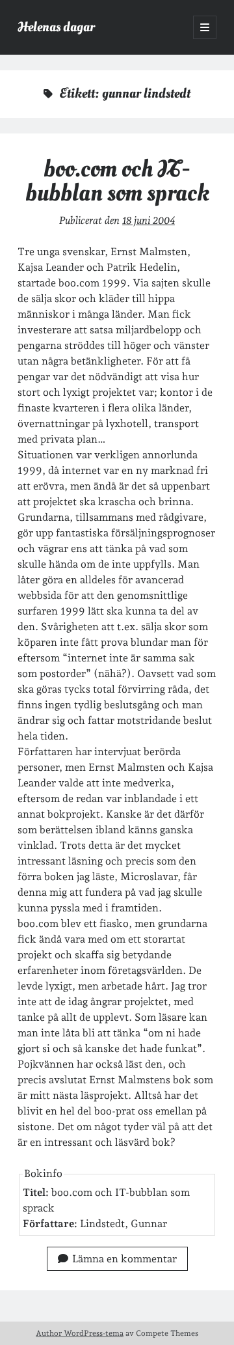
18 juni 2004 (148, 220)
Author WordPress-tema (80, 1333)
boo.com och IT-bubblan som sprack (117, 181)
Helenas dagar (56, 27)
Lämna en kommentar (124, 1259)
